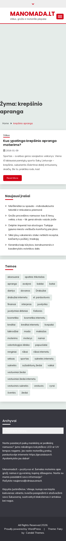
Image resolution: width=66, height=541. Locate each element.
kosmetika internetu (34, 317)
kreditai (11, 324)
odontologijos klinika (18, 345)
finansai (12, 304)
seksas (11, 358)
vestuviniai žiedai (17, 372)
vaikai (51, 365)
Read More (12, 178)
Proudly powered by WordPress (22, 528)
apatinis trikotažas (35, 277)
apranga (12, 283)
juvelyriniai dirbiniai (18, 311)
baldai (40, 283)
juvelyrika (42, 304)
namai (41, 338)
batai (52, 283)
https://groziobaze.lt (40, 454)
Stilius (6, 135)
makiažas (41, 331)
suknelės (12, 365)
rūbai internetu (41, 351)
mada (27, 331)
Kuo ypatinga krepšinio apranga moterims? (30, 143)
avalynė (27, 283)
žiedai (24, 392)
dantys (11, 290)
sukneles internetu (44, 358)
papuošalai (41, 345)
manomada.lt (32, 14)
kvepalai (49, 324)
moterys (27, 338)
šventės (12, 392)
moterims (13, 338)
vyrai (52, 385)
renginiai (12, 351)
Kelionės (37, 311)
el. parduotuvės (41, 297)
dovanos (25, 290)
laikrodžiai (13, 331)
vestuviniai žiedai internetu (22, 379)
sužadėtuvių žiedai (32, 365)
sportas (25, 358)
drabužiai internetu (17, 297)
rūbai (25, 351)
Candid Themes (35, 532)
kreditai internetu (30, 324)
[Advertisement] (33, 58)
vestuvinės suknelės (18, 385)
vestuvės (39, 385)
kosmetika (13, 317)
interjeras (27, 304)
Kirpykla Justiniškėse (13, 489)
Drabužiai (41, 290)
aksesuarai (13, 277)
